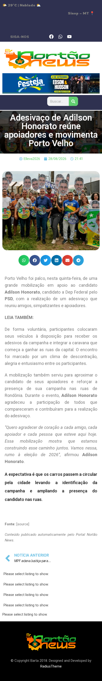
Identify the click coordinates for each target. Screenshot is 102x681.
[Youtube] (69, 36)
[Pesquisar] (73, 101)
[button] (24, 260)
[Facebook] (51, 36)
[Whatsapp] (60, 36)
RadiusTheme (51, 666)
